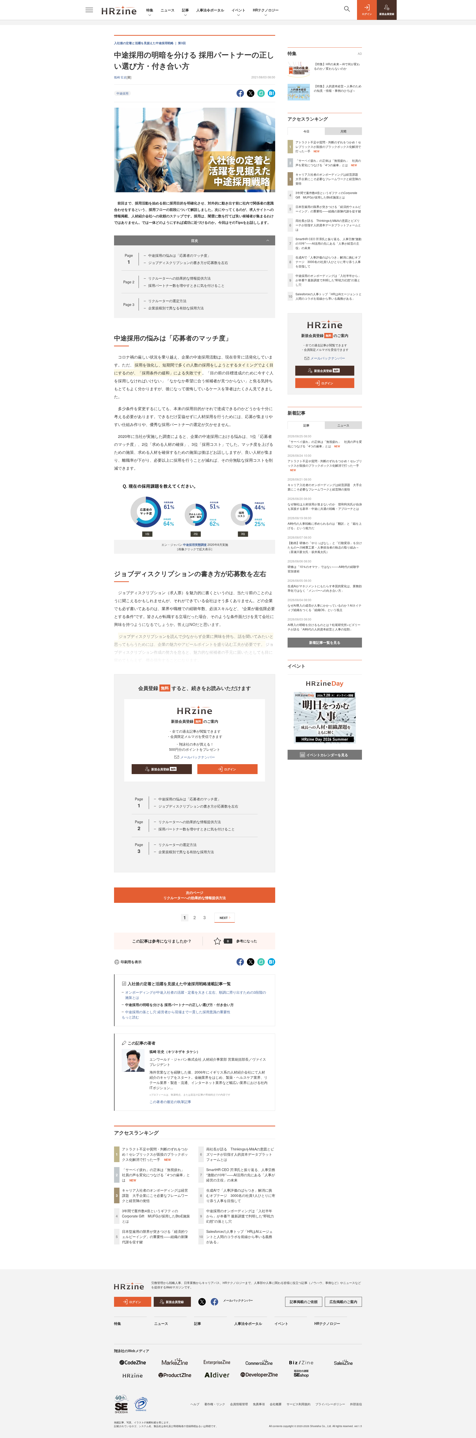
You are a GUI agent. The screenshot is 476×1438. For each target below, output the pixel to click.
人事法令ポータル (210, 9)
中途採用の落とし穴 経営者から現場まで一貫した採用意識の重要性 (177, 1011)
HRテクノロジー (266, 9)
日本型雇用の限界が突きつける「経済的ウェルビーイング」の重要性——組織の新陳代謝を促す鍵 (155, 1236)
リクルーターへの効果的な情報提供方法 (179, 278)
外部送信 (356, 1404)
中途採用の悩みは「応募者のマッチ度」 (179, 255)
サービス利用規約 (298, 1404)
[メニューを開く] (89, 10)
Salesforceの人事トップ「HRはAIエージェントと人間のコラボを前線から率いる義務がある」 (239, 1236)
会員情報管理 (239, 1404)
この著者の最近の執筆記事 (170, 1101)
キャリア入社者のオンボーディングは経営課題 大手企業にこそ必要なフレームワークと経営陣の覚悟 (155, 1195)
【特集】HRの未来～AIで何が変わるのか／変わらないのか (337, 66)
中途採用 (122, 93)
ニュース (168, 9)
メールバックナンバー (197, 756)
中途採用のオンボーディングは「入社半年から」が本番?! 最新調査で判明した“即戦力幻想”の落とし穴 (240, 1216)
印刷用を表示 (131, 961)
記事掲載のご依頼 (304, 1301)
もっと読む (130, 1016)
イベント (238, 9)
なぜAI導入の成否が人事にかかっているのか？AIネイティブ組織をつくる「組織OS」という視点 (324, 607)
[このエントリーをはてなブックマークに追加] (271, 93)
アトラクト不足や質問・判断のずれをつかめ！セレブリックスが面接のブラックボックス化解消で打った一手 (155, 1154)
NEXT (224, 917)
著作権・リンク (214, 1404)
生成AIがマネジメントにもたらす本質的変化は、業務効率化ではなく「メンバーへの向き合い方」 (325, 588)
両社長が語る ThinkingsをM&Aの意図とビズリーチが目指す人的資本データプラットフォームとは (240, 1154)
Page (128, 281)
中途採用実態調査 (195, 544)
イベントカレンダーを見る (327, 754)
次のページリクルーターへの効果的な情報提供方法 (194, 895)
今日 (306, 131)
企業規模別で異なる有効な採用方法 (176, 307)
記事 (185, 9)
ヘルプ (194, 1404)
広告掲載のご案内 (343, 1301)
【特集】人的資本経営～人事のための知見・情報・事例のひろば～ (337, 88)
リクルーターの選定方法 (167, 300)
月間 (343, 131)
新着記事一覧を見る (324, 642)
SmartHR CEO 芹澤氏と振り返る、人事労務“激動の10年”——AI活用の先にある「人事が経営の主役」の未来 (240, 1174)
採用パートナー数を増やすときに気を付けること (186, 285)
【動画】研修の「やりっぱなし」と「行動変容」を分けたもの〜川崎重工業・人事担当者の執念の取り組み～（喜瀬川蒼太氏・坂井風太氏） (325, 547)
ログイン (230, 769)
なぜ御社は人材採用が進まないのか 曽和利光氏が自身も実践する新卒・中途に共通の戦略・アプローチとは (325, 506)
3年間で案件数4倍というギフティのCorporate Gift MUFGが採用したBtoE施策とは (156, 1216)
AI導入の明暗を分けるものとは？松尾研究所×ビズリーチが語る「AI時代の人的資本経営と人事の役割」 (324, 626)
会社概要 (276, 1404)
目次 (194, 240)
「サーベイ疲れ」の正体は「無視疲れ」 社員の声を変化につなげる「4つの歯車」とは (156, 1174)
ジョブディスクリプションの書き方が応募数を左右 (188, 262)
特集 (149, 9)
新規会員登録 (163, 769)
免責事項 (259, 1404)
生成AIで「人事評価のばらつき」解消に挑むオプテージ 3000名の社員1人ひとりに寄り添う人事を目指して (240, 1195)
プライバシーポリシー (330, 1404)
